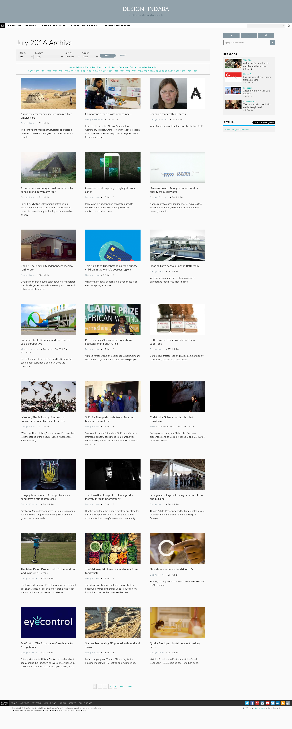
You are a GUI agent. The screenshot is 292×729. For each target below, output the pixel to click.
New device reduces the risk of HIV (171, 569)
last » (130, 686)
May (99, 67)
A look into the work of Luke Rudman (256, 92)
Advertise (36, 703)
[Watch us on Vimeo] (273, 703)
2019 (73, 71)
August (115, 67)
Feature (39, 52)
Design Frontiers (94, 119)
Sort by (68, 52)
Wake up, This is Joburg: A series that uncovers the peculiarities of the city (43, 419)
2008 (140, 71)
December (152, 67)
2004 (164, 71)
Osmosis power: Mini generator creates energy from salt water (174, 189)
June (104, 67)
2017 (85, 71)
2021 (61, 71)
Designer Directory (117, 25)
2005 (158, 71)
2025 (36, 71)
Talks (152, 426)
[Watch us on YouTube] (267, 703)
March (88, 67)
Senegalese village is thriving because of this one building (176, 497)
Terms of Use (85, 703)
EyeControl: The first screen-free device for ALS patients (47, 645)
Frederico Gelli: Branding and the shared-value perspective (46, 341)
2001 (182, 71)
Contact (24, 703)
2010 (128, 71)
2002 (176, 71)
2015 (97, 71)
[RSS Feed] (283, 703)
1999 (188, 71)
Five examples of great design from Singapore (257, 78)
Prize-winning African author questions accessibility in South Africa (108, 341)
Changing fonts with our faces (168, 114)
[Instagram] (262, 703)
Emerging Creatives (22, 25)
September (124, 67)
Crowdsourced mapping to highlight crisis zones (110, 189)
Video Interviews (30, 349)
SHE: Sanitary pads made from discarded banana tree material (109, 419)
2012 (115, 71)
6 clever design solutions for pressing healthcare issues (256, 64)
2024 (42, 71)
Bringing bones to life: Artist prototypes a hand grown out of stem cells (45, 497)
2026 (30, 71)
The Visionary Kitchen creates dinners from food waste (111, 571)
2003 (170, 71)
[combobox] (266, 26)
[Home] (146, 10)
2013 (109, 71)
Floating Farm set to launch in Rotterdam (174, 266)
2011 (122, 71)
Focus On (247, 74)
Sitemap (72, 703)
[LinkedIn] (278, 703)
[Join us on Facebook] (249, 35)
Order (85, 52)
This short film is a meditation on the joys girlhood (257, 106)
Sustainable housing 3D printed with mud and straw (112, 645)
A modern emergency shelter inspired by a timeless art (46, 115)
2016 (91, 71)
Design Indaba (260, 708)
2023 (49, 71)
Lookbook (247, 87)
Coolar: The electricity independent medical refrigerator (47, 267)
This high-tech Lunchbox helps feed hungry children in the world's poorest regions (111, 267)
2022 (55, 71)
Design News (28, 123)
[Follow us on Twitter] (231, 35)
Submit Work (50, 703)
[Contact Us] (288, 703)
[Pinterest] (257, 703)
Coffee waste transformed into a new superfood (172, 341)
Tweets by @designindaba (237, 129)
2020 (67, 71)
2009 (134, 71)
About (14, 703)
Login (63, 703)
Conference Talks (84, 25)
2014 (103, 71)
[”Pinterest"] (266, 35)
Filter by (22, 52)
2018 (79, 71)
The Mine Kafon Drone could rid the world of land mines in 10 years (48, 571)
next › (122, 686)
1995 (195, 71)
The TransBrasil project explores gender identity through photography (109, 497)
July (109, 67)
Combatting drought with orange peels (108, 114)
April (94, 67)
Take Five (247, 60)
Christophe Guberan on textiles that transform (171, 419)
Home (2, 25)
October (133, 67)
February (80, 67)
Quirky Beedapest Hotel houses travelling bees (175, 645)
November (142, 67)
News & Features (54, 25)
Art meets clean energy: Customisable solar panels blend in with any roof (47, 189)
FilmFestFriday (250, 101)
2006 (152, 71)
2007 (146, 71)
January (72, 67)
